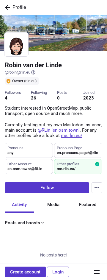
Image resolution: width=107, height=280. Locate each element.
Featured (87, 204)
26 (33, 98)
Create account (25, 272)
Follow (47, 187)
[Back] (6, 7)
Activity (19, 204)
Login (58, 272)
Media (53, 204)
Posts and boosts (22, 222)
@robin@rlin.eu (17, 72)
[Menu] (97, 187)
